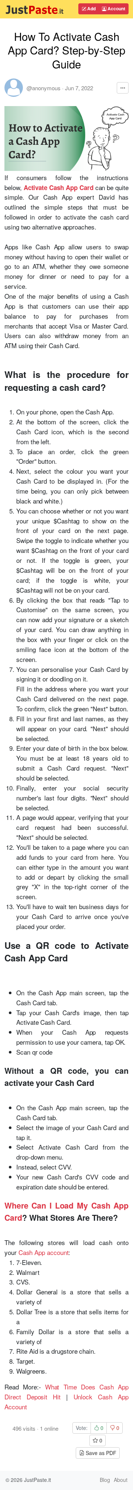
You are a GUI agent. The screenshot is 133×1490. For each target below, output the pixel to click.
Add (91, 8)
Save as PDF (100, 1452)
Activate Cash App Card (58, 187)
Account (115, 8)
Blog (105, 1479)
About (120, 1479)
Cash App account (43, 1252)
